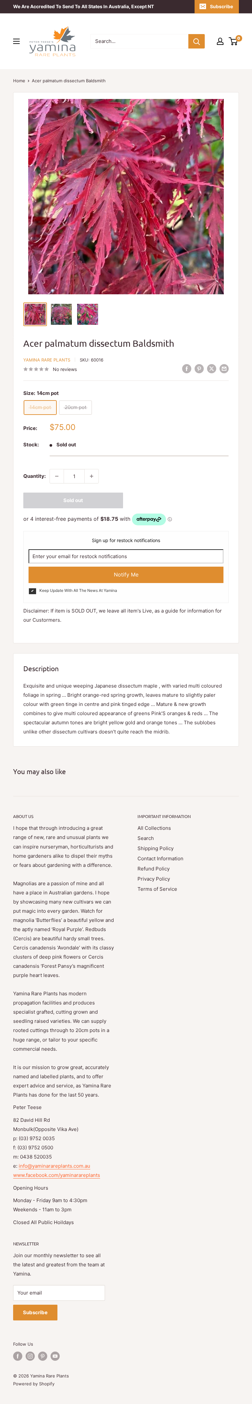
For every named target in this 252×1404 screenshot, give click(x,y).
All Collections (154, 828)
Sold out (73, 500)
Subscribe (221, 6)
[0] (233, 41)
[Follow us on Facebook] (17, 1356)
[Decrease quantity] (57, 476)
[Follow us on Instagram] (30, 1356)
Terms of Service (157, 889)
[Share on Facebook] (186, 368)
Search (145, 838)
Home (19, 80)
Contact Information (160, 858)
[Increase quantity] (91, 476)
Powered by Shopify (33, 1383)
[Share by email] (224, 368)
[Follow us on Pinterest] (42, 1356)
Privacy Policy (153, 879)
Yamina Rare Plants (46, 359)
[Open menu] (16, 41)
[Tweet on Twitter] (211, 368)
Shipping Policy (155, 848)
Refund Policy (153, 869)
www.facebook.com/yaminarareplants (56, 1175)
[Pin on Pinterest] (199, 368)
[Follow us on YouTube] (55, 1356)
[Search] (196, 41)
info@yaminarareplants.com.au (54, 1166)
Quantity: (34, 476)
